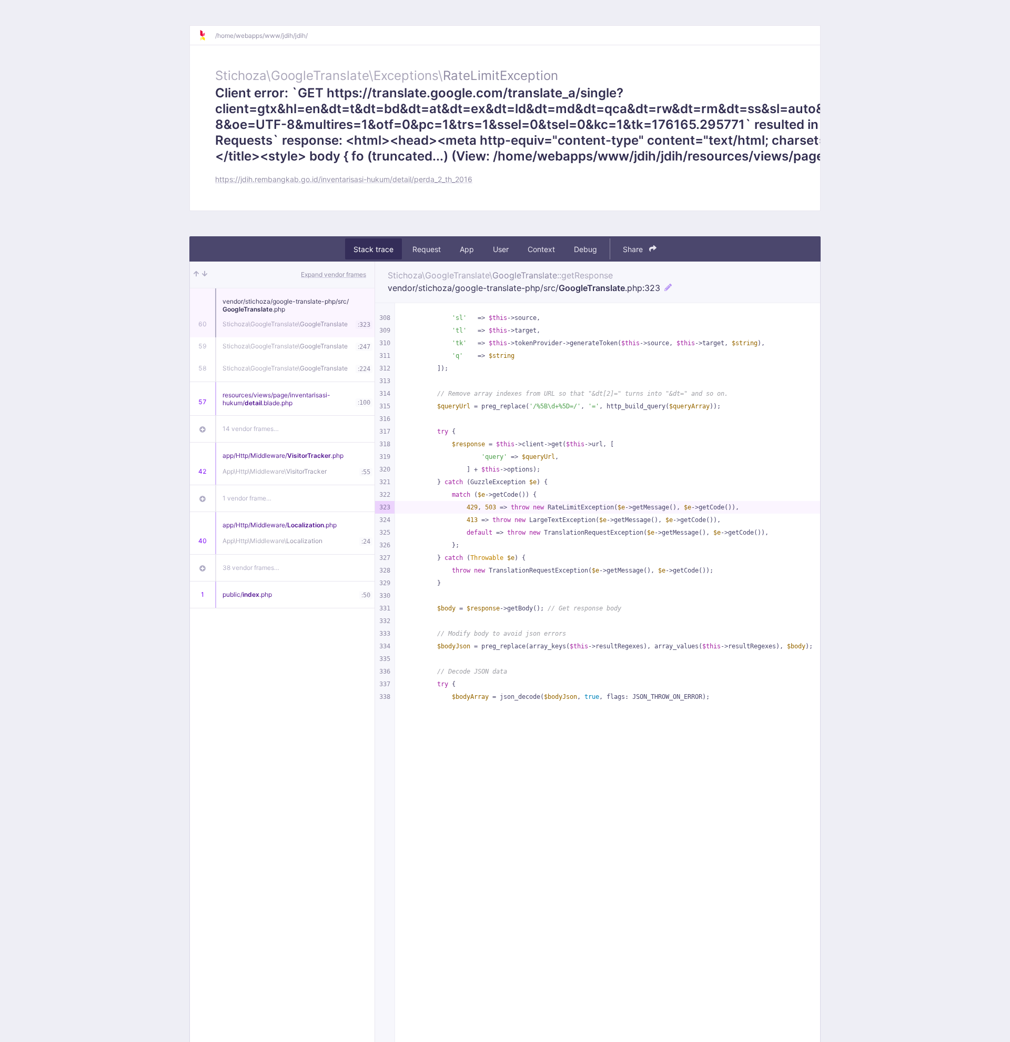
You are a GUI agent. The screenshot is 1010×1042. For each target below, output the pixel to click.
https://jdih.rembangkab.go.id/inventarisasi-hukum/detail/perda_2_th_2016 (343, 179)
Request (426, 249)
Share (634, 249)
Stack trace (373, 249)
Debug (585, 249)
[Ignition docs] (206, 35)
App (467, 249)
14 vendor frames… (251, 429)
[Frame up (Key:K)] (196, 274)
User (501, 249)
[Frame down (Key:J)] (204, 274)
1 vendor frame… (247, 498)
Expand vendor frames (333, 274)
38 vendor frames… (251, 568)
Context (541, 249)
